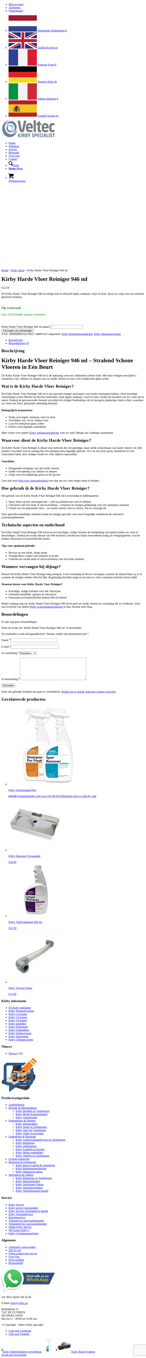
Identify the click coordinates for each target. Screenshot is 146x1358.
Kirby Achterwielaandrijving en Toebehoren (40, 1139)
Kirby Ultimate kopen (21, 1039)
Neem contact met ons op (23, 1253)
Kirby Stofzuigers (18, 1036)
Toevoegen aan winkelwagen (17, 330)
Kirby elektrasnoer (26, 1146)
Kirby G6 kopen (18, 1020)
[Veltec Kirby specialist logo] (28, 136)
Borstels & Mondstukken (23, 1107)
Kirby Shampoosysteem (107, 334)
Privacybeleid (16, 1259)
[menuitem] (77, 4)
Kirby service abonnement (23, 1207)
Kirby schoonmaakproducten (46, 606)
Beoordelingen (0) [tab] (19, 343)
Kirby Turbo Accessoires (30, 1133)
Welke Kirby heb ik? (20, 1227)
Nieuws (13, 1053)
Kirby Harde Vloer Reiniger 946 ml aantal (25, 326)
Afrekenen (14, 7)
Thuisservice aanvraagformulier (26, 1220)
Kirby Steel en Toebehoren (31, 1130)
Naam (5, 640)
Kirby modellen (17, 1023)
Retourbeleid (16, 1263)
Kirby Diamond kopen (21, 1010)
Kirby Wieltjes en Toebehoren (32, 1155)
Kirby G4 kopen (18, 1014)
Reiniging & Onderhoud (22, 1162)
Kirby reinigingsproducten (44, 432)
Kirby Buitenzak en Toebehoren (34, 1178)
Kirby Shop (17, 270)
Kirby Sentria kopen (20, 1033)
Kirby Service (16, 1204)
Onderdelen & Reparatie (22, 1136)
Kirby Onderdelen (19, 1030)
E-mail (6, 646)
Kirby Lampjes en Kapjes (30, 1149)
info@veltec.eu (19, 1303)
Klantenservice (17, 1217)
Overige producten (19, 1158)
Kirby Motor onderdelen (29, 1152)
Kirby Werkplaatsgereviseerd (32, 1190)
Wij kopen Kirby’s (19, 1230)
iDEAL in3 (15, 1250)
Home (4, 270)
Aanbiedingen (16, 1104)
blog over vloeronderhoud (33, 480)
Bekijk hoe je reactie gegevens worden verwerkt (88, 691)
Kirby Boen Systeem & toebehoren (35, 1165)
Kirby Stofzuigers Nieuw (30, 1184)
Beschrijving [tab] (16, 340)
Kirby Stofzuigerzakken (29, 1187)
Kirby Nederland (18, 1026)
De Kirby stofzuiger (20, 1007)
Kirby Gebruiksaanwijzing (23, 1233)
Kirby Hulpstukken (26, 1123)
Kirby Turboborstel (26, 1117)
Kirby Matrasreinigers (28, 1181)
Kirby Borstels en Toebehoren (32, 1111)
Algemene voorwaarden (22, 1247)
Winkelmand (16, 10)
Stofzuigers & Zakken (21, 1174)
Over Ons (14, 1256)
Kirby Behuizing (25, 1142)
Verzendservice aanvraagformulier (28, 1223)
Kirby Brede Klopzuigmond (31, 1114)
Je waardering (10, 653)
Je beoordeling (10, 679)
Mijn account (16, 4)
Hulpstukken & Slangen (22, 1120)
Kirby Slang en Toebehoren (31, 1127)
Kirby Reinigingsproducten (77, 334)
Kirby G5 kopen (18, 1017)
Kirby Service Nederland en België (28, 1211)
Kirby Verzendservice (21, 1214)
